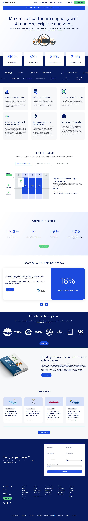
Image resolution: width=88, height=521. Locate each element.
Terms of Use (60, 515)
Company (60, 2)
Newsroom (72, 494)
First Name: (50, 447)
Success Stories (43, 2)
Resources (52, 2)
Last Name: (68, 447)
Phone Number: (70, 453)
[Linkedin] (7, 502)
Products (35, 2)
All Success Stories (49, 488)
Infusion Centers (37, 492)
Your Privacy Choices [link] (48, 515)
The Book (71, 496)
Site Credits (74, 515)
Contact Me (64, 471)
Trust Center (31, 515)
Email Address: (51, 453)
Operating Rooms (37, 490)
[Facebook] (4, 502)
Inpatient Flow (36, 494)
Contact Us (24, 515)
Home (23, 488)
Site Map (67, 515)
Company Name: (51, 459)
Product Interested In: (52, 464)
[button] (72, 2)
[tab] (23, 163)
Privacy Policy (39, 515)
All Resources (61, 488)
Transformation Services (38, 496)
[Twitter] (10, 502)
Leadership (72, 490)
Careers (71, 492)
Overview (35, 488)
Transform (67, 2)
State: (67, 459)
